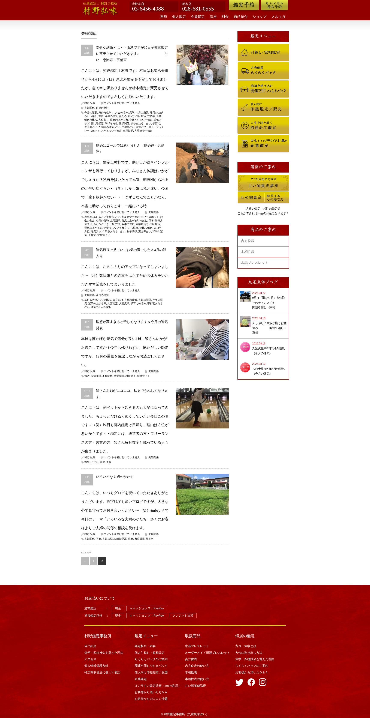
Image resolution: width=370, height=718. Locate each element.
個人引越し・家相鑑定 (249, 46)
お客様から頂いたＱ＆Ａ (151, 692)
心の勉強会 (243, 193)
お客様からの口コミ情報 (153, 698)
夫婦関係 (89, 107)
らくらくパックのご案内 (250, 64)
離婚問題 (121, 538)
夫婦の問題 (144, 299)
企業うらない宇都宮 (140, 119)
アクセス (90, 659)
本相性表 (248, 252)
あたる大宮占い (93, 299)
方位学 (151, 116)
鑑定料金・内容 (145, 646)
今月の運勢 (90, 112)
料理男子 (130, 375)
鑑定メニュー (146, 636)
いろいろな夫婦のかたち (115, 477)
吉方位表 (248, 241)
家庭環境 (139, 538)
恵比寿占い (90, 127)
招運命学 (242, 118)
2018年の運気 (106, 127)
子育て (156, 123)
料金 (225, 16)
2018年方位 (111, 123)
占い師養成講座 (245, 176)
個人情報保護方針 (96, 665)
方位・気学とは (245, 646)
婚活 (143, 116)
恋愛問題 (119, 375)
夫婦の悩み (108, 538)
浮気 (130, 538)
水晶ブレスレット (254, 262)
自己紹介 (241, 16)
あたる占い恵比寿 (129, 116)
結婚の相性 (102, 107)
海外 (87, 462)
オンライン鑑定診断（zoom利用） (158, 685)
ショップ (259, 16)
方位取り (103, 119)
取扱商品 (192, 636)
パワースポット (150, 216)
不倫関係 (107, 375)
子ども (94, 462)
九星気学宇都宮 (143, 130)
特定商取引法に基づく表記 (102, 672)
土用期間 (128, 130)
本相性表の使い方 (197, 679)
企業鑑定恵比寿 (145, 224)
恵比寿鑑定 (97, 123)
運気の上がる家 (119, 119)
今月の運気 (142, 112)
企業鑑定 (198, 16)
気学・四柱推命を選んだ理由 (103, 652)
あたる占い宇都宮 (111, 130)
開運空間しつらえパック (250, 82)
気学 (131, 112)
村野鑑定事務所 (97, 636)
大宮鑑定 (112, 303)
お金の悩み (121, 112)
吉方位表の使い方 (197, 665)
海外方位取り (106, 112)
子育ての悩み (138, 303)
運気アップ (97, 231)
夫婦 (108, 462)
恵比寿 (88, 216)
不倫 (98, 538)
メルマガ (278, 16)
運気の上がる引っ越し (134, 220)
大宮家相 (118, 299)
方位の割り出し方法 (248, 652)
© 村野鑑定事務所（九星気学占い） (185, 714)
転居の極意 (245, 636)
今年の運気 (111, 116)
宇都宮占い (128, 127)
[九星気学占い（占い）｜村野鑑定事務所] (100, 9)
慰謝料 (150, 538)
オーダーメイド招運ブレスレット (207, 652)
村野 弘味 (89, 103)
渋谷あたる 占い (141, 123)
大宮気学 (124, 303)
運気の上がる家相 (101, 307)
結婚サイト (143, 375)
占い (117, 127)
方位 (101, 116)
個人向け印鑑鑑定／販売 (250, 100)
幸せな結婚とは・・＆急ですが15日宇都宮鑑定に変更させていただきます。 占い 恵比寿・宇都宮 (132, 54)
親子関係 (124, 123)
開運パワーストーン (147, 127)
